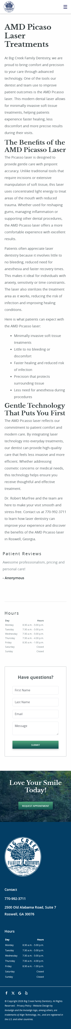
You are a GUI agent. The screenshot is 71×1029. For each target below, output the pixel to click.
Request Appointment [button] (35, 806)
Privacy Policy (24, 1005)
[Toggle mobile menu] (65, 6)
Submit (35, 745)
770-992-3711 (15, 898)
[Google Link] (19, 993)
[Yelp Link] (26, 993)
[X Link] (13, 993)
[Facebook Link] (6, 993)
